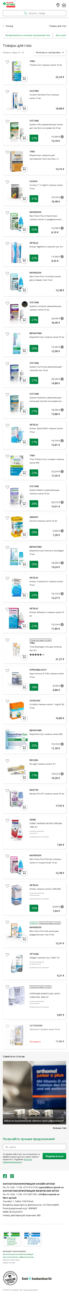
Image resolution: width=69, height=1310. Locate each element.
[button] (62, 137)
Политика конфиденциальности (17, 1160)
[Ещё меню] (64, 5)
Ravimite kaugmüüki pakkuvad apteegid (18, 1254)
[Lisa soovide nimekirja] (7, 62)
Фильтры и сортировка (48, 52)
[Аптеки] (58, 5)
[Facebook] (5, 1177)
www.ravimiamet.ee (10, 1257)
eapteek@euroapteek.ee (51, 1187)
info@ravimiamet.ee (26, 1257)
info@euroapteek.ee (49, 1194)
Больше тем (59, 1128)
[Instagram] (12, 1177)
